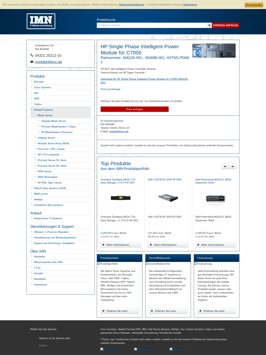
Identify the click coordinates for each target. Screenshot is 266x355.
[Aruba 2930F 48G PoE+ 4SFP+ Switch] (215, 197)
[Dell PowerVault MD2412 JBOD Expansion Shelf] (121, 197)
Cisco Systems (42, 87)
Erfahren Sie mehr (117, 310)
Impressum (40, 284)
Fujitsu (38, 104)
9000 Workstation (48, 177)
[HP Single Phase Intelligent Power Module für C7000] (214, 56)
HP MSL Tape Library (50, 182)
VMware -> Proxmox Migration (51, 231)
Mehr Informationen (118, 244)
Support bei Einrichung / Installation (54, 243)
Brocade (39, 81)
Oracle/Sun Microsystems (48, 205)
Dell (36, 92)
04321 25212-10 (48, 55)
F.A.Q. (37, 267)
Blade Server (45, 115)
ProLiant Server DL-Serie (52, 160)
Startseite (39, 256)
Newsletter (40, 278)
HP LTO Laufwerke (48, 154)
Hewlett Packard (43, 109)
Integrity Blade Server (53, 120)
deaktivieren (190, 4)
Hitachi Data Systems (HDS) (50, 188)
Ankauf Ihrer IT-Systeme (48, 218)
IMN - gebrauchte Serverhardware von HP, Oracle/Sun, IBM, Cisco (41, 21)
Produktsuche (106, 20)
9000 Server (45, 171)
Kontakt (38, 273)
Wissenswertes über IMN (48, 262)
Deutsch (55, 338)
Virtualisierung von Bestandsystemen (55, 237)
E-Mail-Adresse (31, 61)
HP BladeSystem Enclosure (57, 132)
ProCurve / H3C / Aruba (51, 148)
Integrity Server (46, 137)
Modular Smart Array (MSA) (53, 143)
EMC (37, 98)
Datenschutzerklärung (131, 4)
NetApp (38, 199)
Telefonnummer (31, 55)
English (43, 345)
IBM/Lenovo (41, 193)
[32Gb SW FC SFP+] (168, 197)
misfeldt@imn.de (48, 62)
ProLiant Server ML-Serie (52, 165)
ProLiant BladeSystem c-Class (58, 126)
